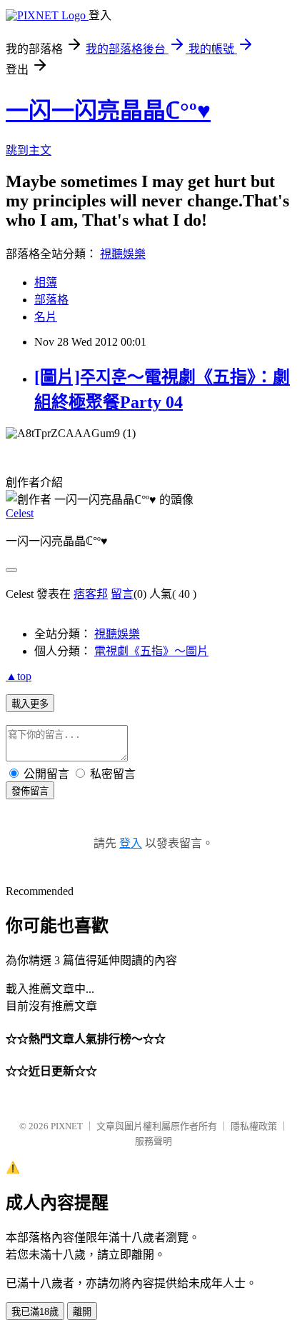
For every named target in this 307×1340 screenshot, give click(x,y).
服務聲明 (153, 1141)
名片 (45, 317)
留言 (122, 594)
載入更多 (30, 704)
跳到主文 (28, 150)
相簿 (45, 282)
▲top (18, 676)
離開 (82, 1311)
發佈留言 (30, 791)
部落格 (51, 300)
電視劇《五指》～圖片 (151, 651)
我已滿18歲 (35, 1311)
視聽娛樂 (123, 254)
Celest (20, 513)
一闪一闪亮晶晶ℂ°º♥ (108, 111)
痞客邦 (91, 594)
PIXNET (67, 1126)
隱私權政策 (254, 1126)
